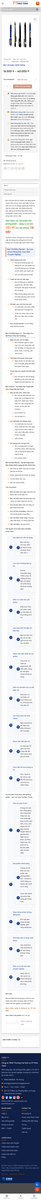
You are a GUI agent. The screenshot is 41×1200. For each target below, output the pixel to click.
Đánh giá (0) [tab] (8, 194)
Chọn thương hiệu (8, 79)
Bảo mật (4, 1174)
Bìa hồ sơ (4, 1117)
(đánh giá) (15, 61)
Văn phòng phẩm (8, 1121)
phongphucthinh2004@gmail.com (17, 1083)
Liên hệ (24, 1132)
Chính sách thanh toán (10, 1147)
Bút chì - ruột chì (19, 59)
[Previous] (6, 34)
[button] (2, 3)
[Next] (34, 34)
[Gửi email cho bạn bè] (16, 168)
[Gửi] (37, 9)
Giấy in (4, 1114)
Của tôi (20, 1198)
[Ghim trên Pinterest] (19, 168)
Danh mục (7, 1198)
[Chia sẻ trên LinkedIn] (23, 168)
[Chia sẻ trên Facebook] (9, 168)
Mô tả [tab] (6, 185)
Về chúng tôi (26, 1114)
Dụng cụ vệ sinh (7, 1125)
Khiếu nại (22, 1174)
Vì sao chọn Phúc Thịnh (30, 1117)
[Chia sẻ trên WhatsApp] (5, 168)
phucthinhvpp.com (7, 1103)
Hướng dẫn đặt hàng (30, 1121)
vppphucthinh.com (20, 1101)
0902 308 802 (9, 1080)
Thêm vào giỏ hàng (22, 86)
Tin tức (24, 1125)
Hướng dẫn (34, 1198)
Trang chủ (7, 59)
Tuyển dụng (26, 1128)
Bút (11, 164)
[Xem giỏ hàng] (37, 3)
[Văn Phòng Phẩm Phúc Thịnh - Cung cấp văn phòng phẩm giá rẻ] (20, 3)
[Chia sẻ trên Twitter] (12, 168)
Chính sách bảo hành (9, 1150)
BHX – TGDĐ (6, 1128)
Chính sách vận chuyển (10, 1143)
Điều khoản (13, 1174)
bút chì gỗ (26, 1015)
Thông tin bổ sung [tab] (9, 190)
